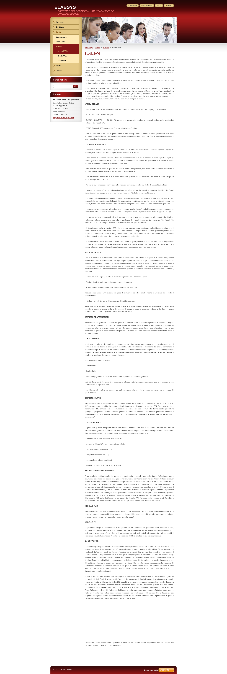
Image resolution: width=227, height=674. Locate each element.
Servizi (97, 47)
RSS (159, 5)
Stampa (169, 5)
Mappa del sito (147, 5)
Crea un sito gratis (151, 670)
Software (106, 47)
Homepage (89, 47)
